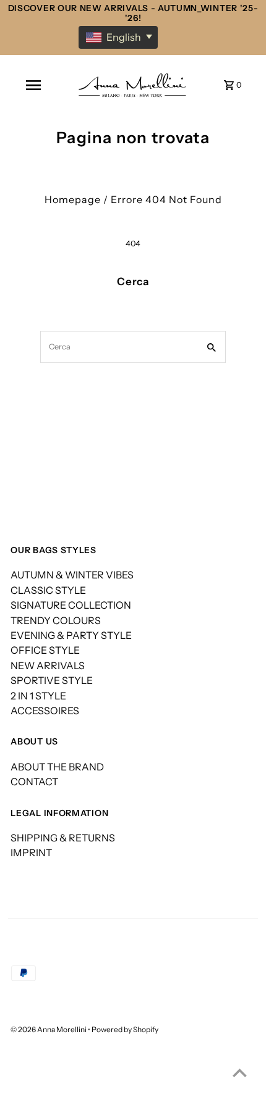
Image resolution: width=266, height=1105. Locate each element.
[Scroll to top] (240, 1072)
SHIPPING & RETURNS (63, 838)
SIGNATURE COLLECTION (71, 605)
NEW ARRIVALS (48, 665)
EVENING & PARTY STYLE (71, 635)
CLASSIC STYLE (48, 590)
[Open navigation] (33, 85)
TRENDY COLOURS (56, 620)
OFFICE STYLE (45, 650)
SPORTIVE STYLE (52, 680)
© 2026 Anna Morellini (49, 1029)
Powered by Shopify (125, 1029)
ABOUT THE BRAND (57, 767)
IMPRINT (31, 852)
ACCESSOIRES (45, 710)
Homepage (73, 199)
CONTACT (34, 781)
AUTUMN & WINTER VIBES (72, 575)
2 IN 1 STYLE (38, 696)
